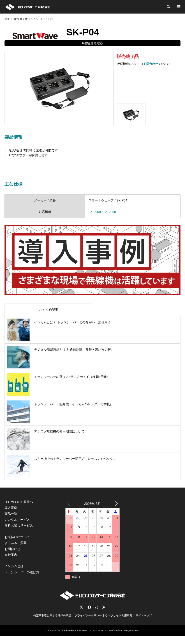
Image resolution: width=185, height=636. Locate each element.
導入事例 (11, 507)
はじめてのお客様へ (19, 502)
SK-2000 (110, 212)
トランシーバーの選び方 (22, 572)
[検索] (168, 7)
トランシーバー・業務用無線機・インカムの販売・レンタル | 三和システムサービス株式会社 (85, 630)
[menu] (178, 7)
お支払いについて (17, 537)
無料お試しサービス (19, 525)
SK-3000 (94, 212)
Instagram (96, 607)
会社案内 (11, 555)
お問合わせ (150, 63)
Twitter (81, 607)
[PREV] (69, 503)
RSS (103, 607)
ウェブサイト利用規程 (118, 615)
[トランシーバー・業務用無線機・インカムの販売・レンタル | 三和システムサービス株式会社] (27, 6)
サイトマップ (144, 615)
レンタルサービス (17, 519)
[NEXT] (115, 503)
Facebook (88, 607)
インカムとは (14, 566)
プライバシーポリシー (88, 615)
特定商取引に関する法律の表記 (52, 615)
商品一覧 (11, 514)
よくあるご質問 (16, 543)
